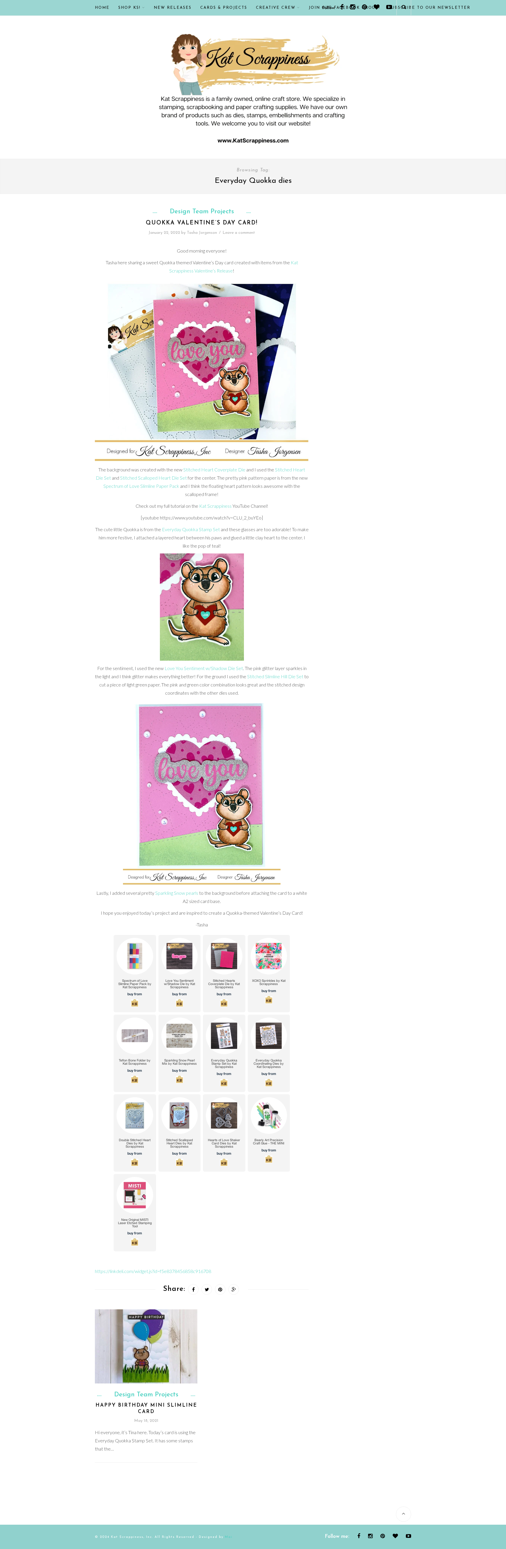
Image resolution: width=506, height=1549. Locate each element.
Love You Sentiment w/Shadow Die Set (204, 668)
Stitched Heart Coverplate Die (214, 469)
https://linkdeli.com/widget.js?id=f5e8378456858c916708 (153, 1271)
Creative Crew (275, 8)
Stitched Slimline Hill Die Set (274, 676)
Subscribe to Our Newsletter (429, 8)
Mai (229, 1537)
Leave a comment (239, 233)
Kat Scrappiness (215, 506)
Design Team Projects (202, 212)
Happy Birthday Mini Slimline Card (146, 1408)
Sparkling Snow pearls (176, 893)
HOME (102, 8)
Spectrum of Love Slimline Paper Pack (141, 486)
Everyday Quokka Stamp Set (191, 529)
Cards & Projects (223, 8)
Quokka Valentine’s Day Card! (202, 223)
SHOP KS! (129, 8)
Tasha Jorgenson (202, 233)
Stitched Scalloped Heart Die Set (153, 477)
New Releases (173, 8)
